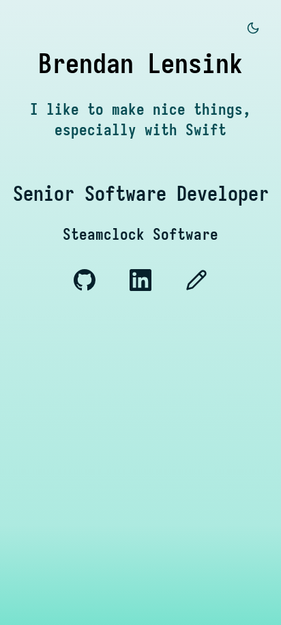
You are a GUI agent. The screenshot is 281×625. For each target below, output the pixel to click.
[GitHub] (88, 286)
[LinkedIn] (144, 286)
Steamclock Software (140, 234)
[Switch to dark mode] (253, 29)
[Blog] (196, 286)
